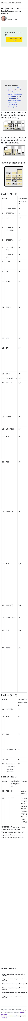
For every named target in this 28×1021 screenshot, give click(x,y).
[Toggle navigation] (3, 6)
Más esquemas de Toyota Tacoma (14, 39)
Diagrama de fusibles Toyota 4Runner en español (13, 988)
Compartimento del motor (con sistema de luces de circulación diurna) (15, 96)
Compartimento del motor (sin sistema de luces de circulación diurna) (15, 90)
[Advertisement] (14, 62)
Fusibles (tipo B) (12, 104)
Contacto (4, 1017)
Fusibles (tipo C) (12, 107)
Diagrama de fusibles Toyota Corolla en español (13, 974)
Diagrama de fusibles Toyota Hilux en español (12, 996)
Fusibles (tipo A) (12, 102)
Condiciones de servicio (7, 1016)
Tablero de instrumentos (14, 100)
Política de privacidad (20, 1016)
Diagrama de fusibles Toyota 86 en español (14, 983)
